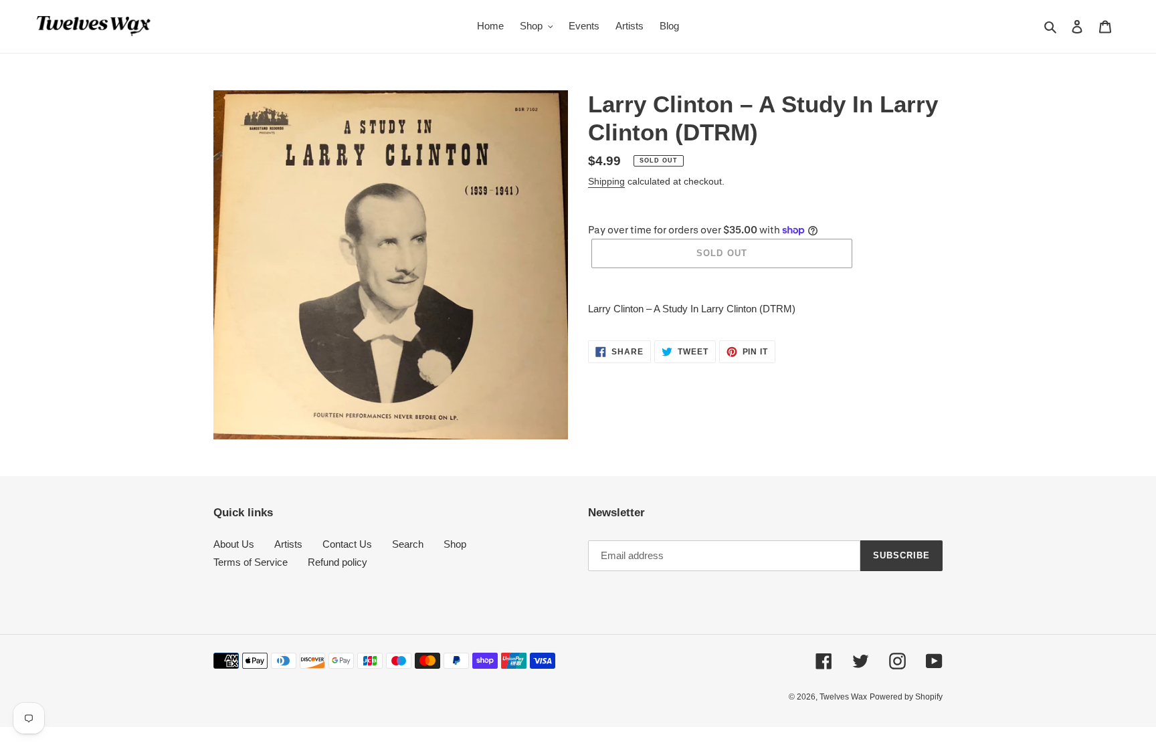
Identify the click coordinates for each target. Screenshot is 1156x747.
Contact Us (347, 544)
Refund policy (337, 562)
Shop (455, 544)
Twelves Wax (843, 697)
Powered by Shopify (906, 697)
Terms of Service (250, 562)
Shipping (606, 181)
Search (407, 544)
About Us (233, 544)
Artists (288, 544)
